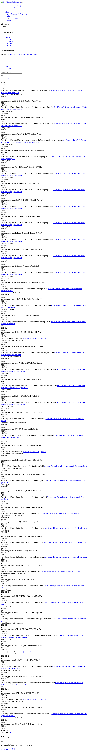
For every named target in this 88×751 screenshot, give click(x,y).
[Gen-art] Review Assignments (34, 338)
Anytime (9, 37)
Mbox (3, 749)
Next (11, 732)
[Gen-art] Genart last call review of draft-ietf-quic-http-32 (62, 571)
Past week (9, 41)
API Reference (21, 14)
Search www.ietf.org (13, 6)
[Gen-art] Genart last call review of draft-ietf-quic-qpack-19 (65, 466)
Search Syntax (11, 14)
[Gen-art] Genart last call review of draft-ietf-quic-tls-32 (61, 514)
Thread (8, 68)
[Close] (2, 741)
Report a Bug (12, 54)
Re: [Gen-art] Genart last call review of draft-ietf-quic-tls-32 (65, 528)
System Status (32, 54)
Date (7, 66)
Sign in (8, 20)
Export (8, 78)
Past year (9, 45)
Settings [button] (8, 16)
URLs (13, 749)
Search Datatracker (12, 8)
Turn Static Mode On (17, 18)
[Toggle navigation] (22, 2)
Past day (9, 39)
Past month (10, 43)
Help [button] (7, 12)
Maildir (8, 749)
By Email (22, 54)
